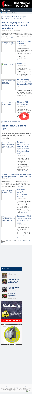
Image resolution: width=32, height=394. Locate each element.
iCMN (7, 13)
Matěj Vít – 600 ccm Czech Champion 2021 (13, 296)
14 (25, 240)
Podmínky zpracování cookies (22, 386)
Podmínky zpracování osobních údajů (10, 386)
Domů (2, 13)
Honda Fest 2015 (23, 63)
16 (29, 240)
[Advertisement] (11, 356)
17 (30, 240)
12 (21, 240)
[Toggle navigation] (28, 10)
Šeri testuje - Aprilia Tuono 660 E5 (13, 288)
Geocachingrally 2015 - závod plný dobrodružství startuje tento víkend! (15, 25)
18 (2, 242)
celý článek (12, 38)
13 (23, 240)
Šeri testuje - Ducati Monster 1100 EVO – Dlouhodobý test (13, 282)
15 (27, 240)
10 (18, 240)
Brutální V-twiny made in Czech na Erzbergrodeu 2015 (24, 82)
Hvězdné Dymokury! (13, 273)
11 (20, 240)
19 (4, 242)
